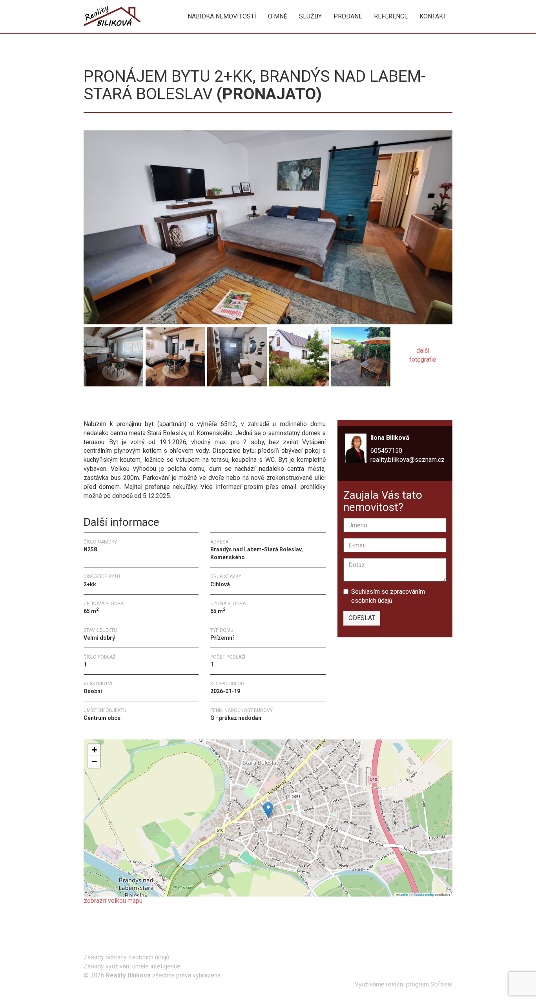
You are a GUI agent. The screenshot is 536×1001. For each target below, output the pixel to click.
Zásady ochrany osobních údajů (127, 957)
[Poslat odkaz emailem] (132, 404)
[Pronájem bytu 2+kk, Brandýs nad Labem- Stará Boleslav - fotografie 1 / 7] (268, 227)
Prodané (348, 16)
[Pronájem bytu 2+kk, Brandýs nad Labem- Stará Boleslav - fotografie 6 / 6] (361, 355)
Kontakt (433, 16)
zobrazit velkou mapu (113, 900)
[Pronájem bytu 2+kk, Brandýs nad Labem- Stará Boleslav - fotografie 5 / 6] (299, 355)
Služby (310, 16)
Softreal (441, 984)
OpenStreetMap (424, 894)
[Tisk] (118, 404)
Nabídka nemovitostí (222, 16)
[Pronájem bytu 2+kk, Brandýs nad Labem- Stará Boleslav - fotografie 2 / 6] (113, 355)
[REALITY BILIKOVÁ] (112, 16)
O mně (277, 16)
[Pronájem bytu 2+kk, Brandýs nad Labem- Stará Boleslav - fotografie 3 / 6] (175, 355)
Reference (391, 16)
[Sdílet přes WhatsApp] (104, 404)
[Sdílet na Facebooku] (90, 404)
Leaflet (403, 894)
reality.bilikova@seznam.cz (407, 459)
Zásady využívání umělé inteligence (132, 966)
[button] (268, 810)
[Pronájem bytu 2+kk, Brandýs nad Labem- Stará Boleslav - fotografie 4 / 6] (237, 355)
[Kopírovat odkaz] (146, 404)
